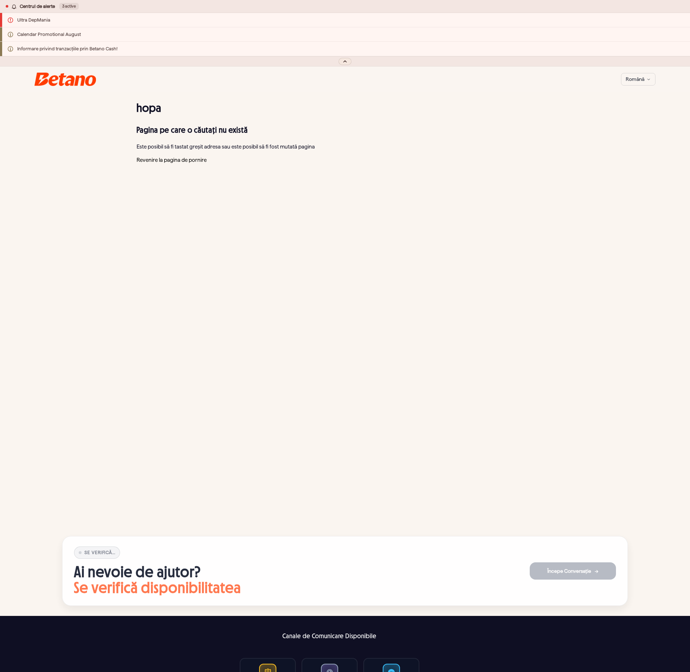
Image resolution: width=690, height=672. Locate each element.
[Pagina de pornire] (65, 79)
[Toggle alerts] (345, 61)
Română (635, 79)
